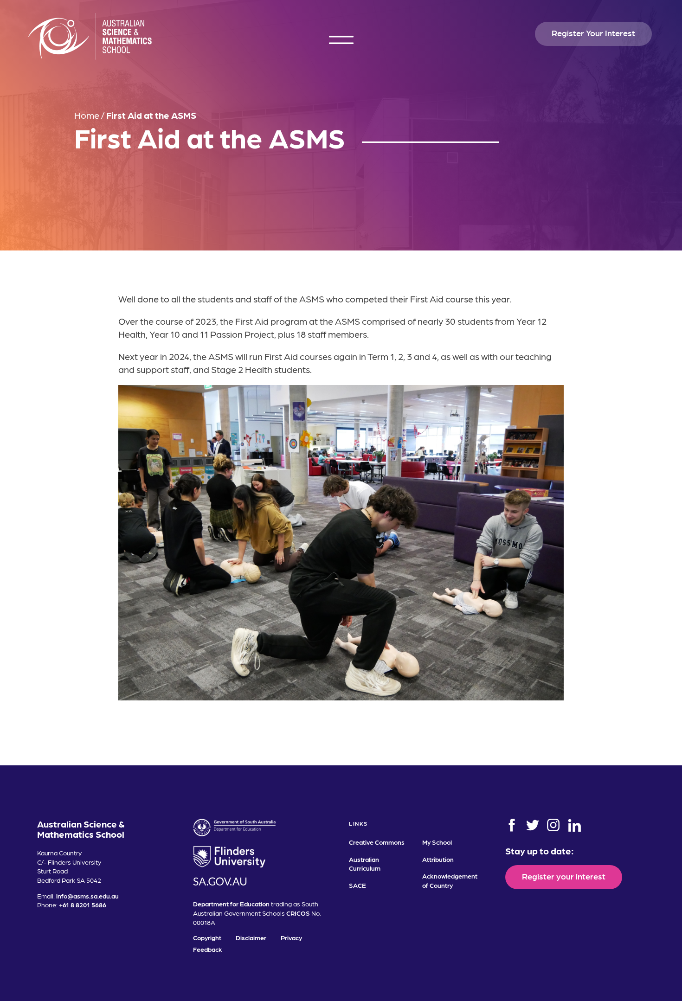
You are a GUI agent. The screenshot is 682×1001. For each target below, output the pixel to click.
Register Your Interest (593, 33)
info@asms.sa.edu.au (87, 895)
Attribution (438, 859)
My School (437, 842)
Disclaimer (251, 937)
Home (86, 115)
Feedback (207, 949)
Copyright (207, 937)
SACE (357, 885)
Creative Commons (377, 842)
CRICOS (298, 913)
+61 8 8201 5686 (82, 904)
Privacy (291, 937)
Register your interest (563, 876)
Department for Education (231, 903)
